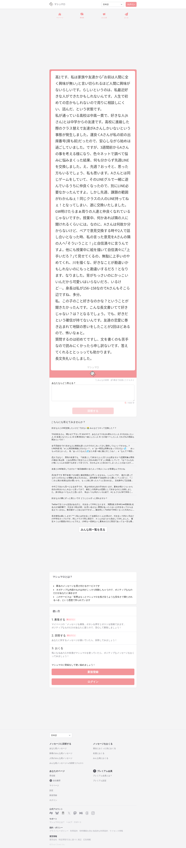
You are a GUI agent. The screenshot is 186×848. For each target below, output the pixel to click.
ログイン (131, 4)
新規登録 (93, 672)
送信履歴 (56, 780)
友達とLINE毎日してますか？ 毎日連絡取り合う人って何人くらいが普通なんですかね (88, 469)
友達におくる (98, 753)
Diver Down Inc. (58, 844)
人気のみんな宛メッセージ (60, 758)
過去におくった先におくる (104, 748)
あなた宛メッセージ (58, 748)
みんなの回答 (103, 380)
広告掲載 (87, 839)
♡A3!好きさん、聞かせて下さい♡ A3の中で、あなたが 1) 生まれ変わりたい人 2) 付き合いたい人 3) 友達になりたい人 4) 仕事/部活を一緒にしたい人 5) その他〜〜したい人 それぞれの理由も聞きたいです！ (93, 437)
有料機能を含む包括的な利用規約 (93, 831)
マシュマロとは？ (57, 822)
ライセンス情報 (116, 831)
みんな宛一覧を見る (93, 529)
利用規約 (74, 831)
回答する (93, 410)
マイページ (54, 785)
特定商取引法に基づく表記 (70, 839)
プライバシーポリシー (58, 831)
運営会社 (53, 839)
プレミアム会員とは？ (102, 775)
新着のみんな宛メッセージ (60, 753)
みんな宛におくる (100, 758)
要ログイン (71, 619)
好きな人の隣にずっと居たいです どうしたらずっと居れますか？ (79, 498)
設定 (51, 790)
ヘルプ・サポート (74, 822)
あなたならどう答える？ (64, 383)
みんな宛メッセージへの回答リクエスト (66, 763)
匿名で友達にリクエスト (123, 380)
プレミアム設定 (99, 780)
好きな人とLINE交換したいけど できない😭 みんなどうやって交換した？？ (84, 428)
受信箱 (52, 775)
